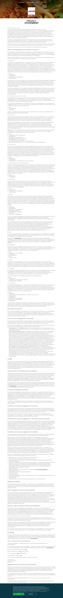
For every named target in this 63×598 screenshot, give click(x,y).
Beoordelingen (30, 2)
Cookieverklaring (17, 238)
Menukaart (22, 2)
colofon (43, 2)
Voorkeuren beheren (43, 590)
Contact (37, 2)
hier (26, 549)
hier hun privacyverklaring (41, 469)
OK (18, 593)
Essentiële (30, 593)
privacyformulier (12, 386)
